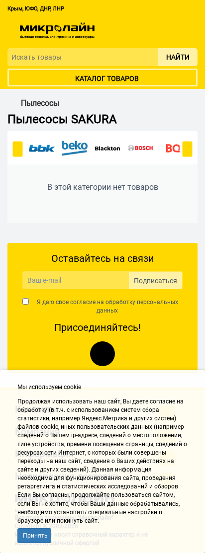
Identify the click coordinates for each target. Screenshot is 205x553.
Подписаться (155, 281)
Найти (178, 57)
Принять (35, 535)
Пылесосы (40, 103)
